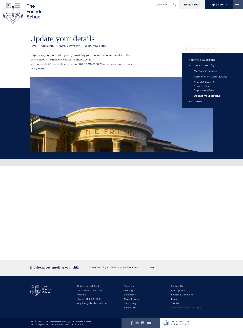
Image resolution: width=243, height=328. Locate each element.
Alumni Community (69, 45)
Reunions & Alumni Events (210, 76)
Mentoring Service (205, 71)
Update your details (207, 95)
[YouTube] (149, 323)
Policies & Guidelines (182, 294)
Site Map (175, 303)
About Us (129, 286)
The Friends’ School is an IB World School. (181, 323)
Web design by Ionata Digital (186, 307)
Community (47, 45)
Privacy (175, 299)
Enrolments (130, 294)
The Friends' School (23, 13)
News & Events (132, 299)
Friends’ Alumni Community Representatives (204, 86)
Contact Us (177, 286)
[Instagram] (137, 323)
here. (41, 68)
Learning (128, 290)
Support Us (130, 307)
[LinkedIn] (142, 323)
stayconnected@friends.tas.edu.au (53, 64)
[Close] (238, 4)
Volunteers (196, 101)
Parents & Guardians (202, 59)
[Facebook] (132, 323)
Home (33, 45)
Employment (178, 290)
